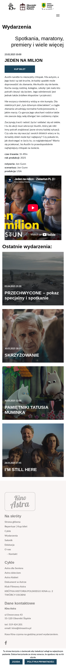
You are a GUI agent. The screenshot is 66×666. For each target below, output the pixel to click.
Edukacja (9, 545)
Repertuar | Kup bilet (16, 526)
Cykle (8, 531)
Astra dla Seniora (14, 568)
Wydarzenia (11, 535)
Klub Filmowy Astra (15, 586)
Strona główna (12, 522)
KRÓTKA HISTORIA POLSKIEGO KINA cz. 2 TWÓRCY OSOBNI (29, 593)
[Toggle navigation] (57, 15)
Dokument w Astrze (15, 582)
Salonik (9, 540)
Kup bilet (19, 69)
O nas (8, 549)
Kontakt (13, 554)
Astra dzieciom (13, 573)
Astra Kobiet (11, 577)
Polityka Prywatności (40, 661)
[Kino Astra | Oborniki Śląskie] (32, 6)
